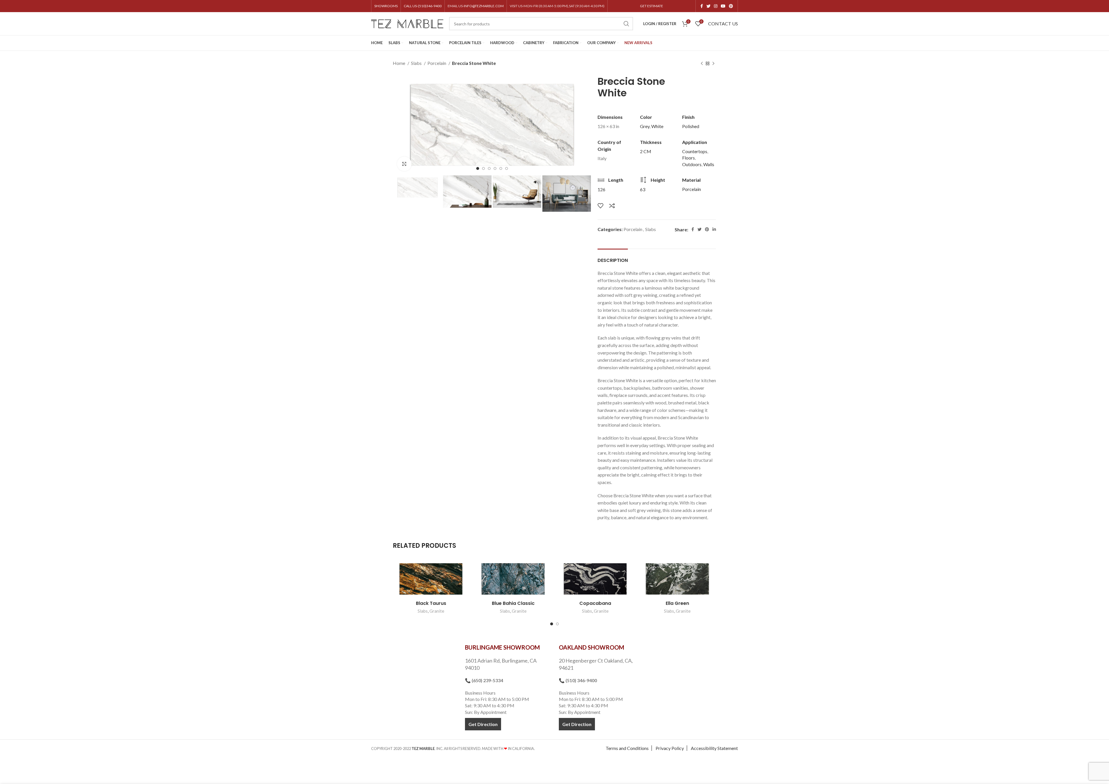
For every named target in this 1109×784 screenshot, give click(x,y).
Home (399, 63)
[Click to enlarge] (404, 164)
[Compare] (612, 206)
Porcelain (437, 63)
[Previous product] (702, 64)
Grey (645, 126)
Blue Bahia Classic (513, 603)
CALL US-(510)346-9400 (423, 6)
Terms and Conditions (627, 748)
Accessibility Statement (714, 748)
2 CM (645, 151)
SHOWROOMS (386, 6)
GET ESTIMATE (651, 6)
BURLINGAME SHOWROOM (502, 647)
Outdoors (692, 164)
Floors (688, 157)
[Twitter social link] (708, 6)
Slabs (417, 63)
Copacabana (595, 603)
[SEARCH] (626, 23)
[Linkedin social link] (714, 229)
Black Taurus (431, 603)
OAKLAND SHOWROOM (591, 647)
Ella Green (677, 603)
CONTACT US (723, 23)
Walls (708, 164)
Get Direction (483, 724)
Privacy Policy (670, 748)
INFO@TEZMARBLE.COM (484, 6)
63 (642, 189)
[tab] (613, 257)
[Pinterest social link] (731, 6)
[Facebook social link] (702, 6)
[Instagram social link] (715, 6)
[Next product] (713, 64)
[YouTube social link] (723, 6)
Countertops (694, 151)
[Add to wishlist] (600, 206)
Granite (436, 611)
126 (601, 189)
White (657, 126)
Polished (690, 126)
